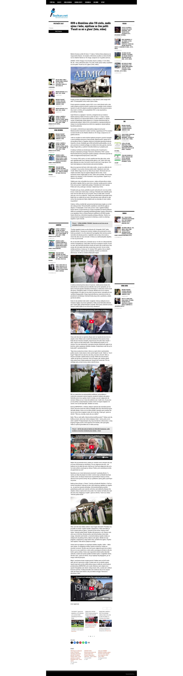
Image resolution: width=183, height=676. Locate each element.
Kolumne (96, 2)
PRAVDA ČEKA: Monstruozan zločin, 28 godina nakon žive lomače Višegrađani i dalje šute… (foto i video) (90, 653)
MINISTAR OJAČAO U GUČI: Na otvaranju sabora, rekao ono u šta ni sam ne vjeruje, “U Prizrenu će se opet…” (105, 615)
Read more (73, 631)
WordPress (132, 674)
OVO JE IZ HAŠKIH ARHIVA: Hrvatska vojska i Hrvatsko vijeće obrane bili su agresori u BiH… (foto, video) (104, 653)
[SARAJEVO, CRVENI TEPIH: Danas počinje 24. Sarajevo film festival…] (91, 620)
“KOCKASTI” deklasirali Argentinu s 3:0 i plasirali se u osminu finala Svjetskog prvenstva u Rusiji (77, 615)
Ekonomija (88, 2)
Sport (103, 2)
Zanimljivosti (78, 2)
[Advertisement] (108, 10)
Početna (52, 2)
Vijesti (59, 2)
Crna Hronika (68, 2)
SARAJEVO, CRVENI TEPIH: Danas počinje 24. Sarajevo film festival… (91, 613)
